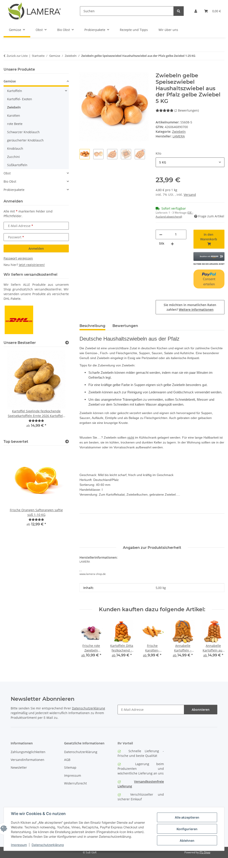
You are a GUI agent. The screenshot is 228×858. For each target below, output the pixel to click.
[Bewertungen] (36, 421)
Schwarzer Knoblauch (23, 132)
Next (217, 642)
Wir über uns (168, 30)
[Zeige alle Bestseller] (67, 343)
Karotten (13, 115)
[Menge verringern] (161, 234)
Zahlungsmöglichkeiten (28, 752)
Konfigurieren (187, 829)
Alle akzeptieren (187, 817)
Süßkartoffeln (17, 165)
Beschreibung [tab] (92, 326)
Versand (190, 194)
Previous (87, 642)
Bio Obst (10, 181)
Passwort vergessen (18, 258)
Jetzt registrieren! (32, 265)
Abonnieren (201, 709)
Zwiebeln (179, 131)
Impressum (19, 845)
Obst (7, 173)
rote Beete (14, 124)
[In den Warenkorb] (83, 69)
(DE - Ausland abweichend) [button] (174, 215)
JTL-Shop (205, 852)
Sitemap (70, 767)
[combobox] (190, 162)
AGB (67, 760)
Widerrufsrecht (75, 783)
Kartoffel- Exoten (19, 99)
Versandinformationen (27, 760)
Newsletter (19, 767)
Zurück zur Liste (17, 56)
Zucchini (13, 157)
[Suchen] (178, 11)
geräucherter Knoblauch (25, 140)
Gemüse (10, 81)
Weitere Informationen (196, 309)
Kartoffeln (14, 91)
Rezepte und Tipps (134, 30)
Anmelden (36, 248)
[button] (196, 11)
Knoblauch (15, 148)
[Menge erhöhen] (172, 243)
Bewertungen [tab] (125, 326)
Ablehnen (187, 840)
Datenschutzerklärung (48, 845)
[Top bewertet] (67, 441)
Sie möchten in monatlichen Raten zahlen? (190, 307)
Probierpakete (14, 190)
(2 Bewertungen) (186, 110)
